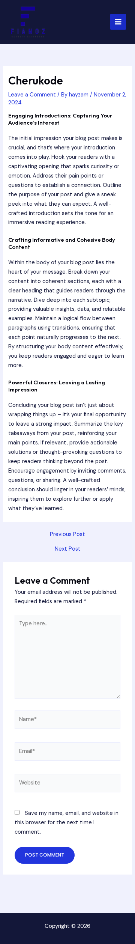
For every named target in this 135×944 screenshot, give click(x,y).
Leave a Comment (32, 94)
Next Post (68, 549)
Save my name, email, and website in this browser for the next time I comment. (66, 823)
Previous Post (67, 534)
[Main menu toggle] (118, 22)
